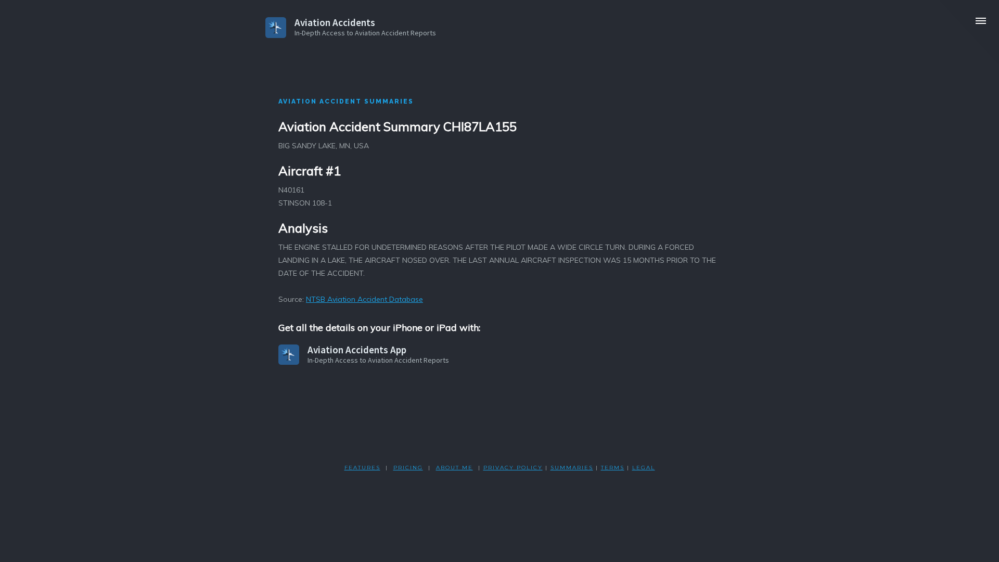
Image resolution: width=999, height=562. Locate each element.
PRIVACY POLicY (513, 467)
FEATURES (362, 467)
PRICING (408, 467)
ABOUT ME (454, 467)
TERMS (612, 467)
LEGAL (643, 467)
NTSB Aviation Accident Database (364, 299)
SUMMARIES (571, 467)
